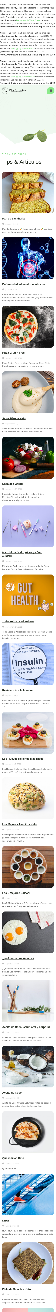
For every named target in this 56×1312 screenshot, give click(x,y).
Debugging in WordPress (28, 20)
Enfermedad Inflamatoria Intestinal (24, 284)
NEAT (5, 1220)
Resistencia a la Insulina (17, 690)
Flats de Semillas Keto (16, 1289)
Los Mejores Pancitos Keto (19, 824)
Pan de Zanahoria (13, 218)
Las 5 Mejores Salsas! (16, 893)
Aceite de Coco (12, 1092)
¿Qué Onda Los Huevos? (18, 958)
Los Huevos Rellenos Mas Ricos (22, 758)
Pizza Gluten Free (13, 352)
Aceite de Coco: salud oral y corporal (26, 1027)
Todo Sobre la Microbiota (18, 621)
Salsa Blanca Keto (14, 418)
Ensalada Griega (12, 483)
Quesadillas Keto (13, 1158)
